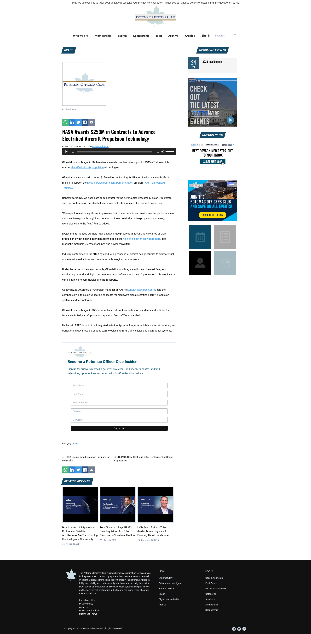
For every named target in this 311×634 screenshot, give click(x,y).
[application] (119, 151)
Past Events (211, 583)
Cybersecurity (166, 578)
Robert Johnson (100, 146)
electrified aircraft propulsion (87, 167)
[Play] (66, 151)
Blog (159, 35)
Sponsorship (141, 35)
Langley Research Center (141, 289)
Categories (210, 594)
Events (122, 35)
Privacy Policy (86, 603)
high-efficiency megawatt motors (141, 238)
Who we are (80, 35)
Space (75, 443)
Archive (173, 35)
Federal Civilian (166, 588)
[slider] (170, 151)
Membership (103, 35)
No (237, 2)
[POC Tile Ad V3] (212, 200)
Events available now (215, 588)
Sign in (206, 35)
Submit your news (88, 614)
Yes (233, 2)
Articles (190, 35)
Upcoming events (214, 578)
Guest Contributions (89, 610)
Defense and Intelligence (171, 583)
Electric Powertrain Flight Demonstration (110, 182)
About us (83, 607)
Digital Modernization (169, 599)
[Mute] (163, 151)
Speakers (210, 599)
